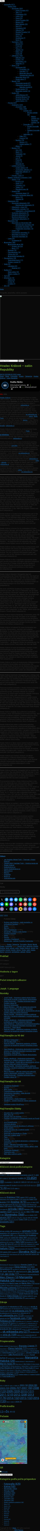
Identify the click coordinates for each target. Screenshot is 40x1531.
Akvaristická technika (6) (16, 256)
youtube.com (26, 1337)
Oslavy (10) (15, 231)
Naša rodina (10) (13, 272)
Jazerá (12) (19, 50)
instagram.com (32, 1323)
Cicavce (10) (23, 138)
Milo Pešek (28, 1364)
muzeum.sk (17, 1325)
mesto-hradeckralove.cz (12, 869)
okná (7, 948)
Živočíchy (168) (21, 107)
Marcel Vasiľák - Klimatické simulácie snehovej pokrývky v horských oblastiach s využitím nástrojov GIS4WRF (21, 1068)
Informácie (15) (9, 278)
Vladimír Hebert (24, 1374)
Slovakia (27, 1251)
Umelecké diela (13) (22, 193)
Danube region (30, 1240)
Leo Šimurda (11, 1358)
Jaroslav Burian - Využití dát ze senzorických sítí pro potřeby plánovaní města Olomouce (21, 1063)
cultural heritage (6, 1240)
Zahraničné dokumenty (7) (20, 219)
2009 (13, 1391)
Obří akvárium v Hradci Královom (15, 1099)
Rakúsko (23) (20, 58)
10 (14, 1412)
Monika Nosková (26, 1287)
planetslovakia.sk (27, 1327)
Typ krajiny (23, 944)
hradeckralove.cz (9, 867)
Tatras (28, 1254)
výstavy (10, 1219)
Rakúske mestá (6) (25, 87)
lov (37, 948)
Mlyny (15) (19, 197)
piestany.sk (17, 1327)
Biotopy (6, 1511)
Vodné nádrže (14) (22, 168)
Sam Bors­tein (14, 1293)
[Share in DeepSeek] (16, 909)
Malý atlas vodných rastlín (12, 1154)
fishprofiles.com (21, 1321)
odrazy (12, 1206)
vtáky (30, 1217)
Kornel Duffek (33, 1274)
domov (25, 420)
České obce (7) (21, 79)
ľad (34, 1219)
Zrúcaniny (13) (20, 185)
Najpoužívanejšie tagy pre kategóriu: (12, 1171)
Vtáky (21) (22, 136)
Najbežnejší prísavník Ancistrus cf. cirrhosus (19, 1126)
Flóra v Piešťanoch (10, 930)
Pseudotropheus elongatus (13, 1091)
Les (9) (18, 158)
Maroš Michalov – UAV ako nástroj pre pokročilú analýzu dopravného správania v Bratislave (20, 1008)
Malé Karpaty (10, 1204)
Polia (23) (19, 46)
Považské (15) (24, 69)
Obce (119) (15, 65)
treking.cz (21, 1335)
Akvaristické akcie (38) (15, 244)
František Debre (4, 1350)
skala (19, 374)
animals (29, 1231)
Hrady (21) (19, 183)
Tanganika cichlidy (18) (35, 121)
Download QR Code (6, 1474)
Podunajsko (31, 1206)
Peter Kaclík (31, 1290)
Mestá (29, 944)
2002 (16, 1385)
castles (7, 1238)
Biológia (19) (12, 250)
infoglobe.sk (23, 1323)
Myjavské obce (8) (25, 73)
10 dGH (3, 1175)
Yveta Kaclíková (8, 1376)
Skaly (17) (19, 152)
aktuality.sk (5, 1306)
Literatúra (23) (12, 266)
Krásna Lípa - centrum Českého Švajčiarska (18, 941)
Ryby (6, 1509)
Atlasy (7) (19, 146)
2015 (6, 915)
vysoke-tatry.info (31, 1335)
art (22, 1233)
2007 (1, 915)
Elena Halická (22, 1267)
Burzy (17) (15, 248)
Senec (6, 935)
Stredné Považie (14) (23, 32)
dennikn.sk (16, 1313)
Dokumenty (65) (13, 201)
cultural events (32, 1238)
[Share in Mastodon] (11, 904)
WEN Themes (18, 1530)
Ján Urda (11, 1274)
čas (30, 1219)
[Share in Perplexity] (11, 909)
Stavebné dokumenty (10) (20, 215)
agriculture (17, 1231)
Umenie (6, 1521)
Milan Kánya (19, 1364)
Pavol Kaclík (30, 1368)
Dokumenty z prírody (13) (20, 209)
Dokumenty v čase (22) (19, 207)
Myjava (17, 1246)
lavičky (13, 950)
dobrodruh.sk (25, 1313)
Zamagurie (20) (21, 28)
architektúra (4, 435)
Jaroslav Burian (20, 1352)
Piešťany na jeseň (10, 933)
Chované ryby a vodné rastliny (14, 1113)
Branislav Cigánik (27, 1265)
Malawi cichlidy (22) (35, 118)
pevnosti (8, 952)
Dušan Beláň (4, 1348)
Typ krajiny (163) (17, 42)
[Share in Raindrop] (30, 900)
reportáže (16, 1212)
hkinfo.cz (7, 876)
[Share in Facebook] (11, 900)
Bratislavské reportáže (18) (25, 225)
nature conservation (21, 1249)
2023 (9, 1402)
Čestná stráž (8, 1097)
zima (15, 1219)
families (12, 1242)
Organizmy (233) (17, 105)
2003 (24, 1385)
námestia (29, 946)
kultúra (29, 1202)
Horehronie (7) (20, 38)
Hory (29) (19, 150)
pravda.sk (6, 1329)
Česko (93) (15, 93)
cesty (24, 1197)
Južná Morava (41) (22, 95)
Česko (6, 926)
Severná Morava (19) (23, 97)
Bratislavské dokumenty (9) (25, 205)
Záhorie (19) (20, 30)
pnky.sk (36, 1327)
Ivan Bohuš (16, 1269)
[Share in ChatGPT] (30, 904)
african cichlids (6, 1231)
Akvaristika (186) (9, 242)
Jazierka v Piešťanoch (11, 939)
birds (16, 1235)
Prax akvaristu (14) (14, 252)
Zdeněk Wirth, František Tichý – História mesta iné (21, 863)
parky (37, 461)
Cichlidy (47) (27, 111)
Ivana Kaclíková (9, 1353)
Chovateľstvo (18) (10, 258)
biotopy (3, 1197)
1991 (2, 1385)
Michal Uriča (19, 1285)
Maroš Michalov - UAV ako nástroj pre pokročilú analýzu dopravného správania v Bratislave (20, 1072)
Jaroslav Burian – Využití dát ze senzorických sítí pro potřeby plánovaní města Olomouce (22, 1012)
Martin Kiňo (28, 1283)
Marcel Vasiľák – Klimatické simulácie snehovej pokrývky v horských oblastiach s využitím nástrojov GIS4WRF (21, 1016)
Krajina (9, 944)
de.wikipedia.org (6, 1313)
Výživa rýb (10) (13, 254)
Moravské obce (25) (22, 77)
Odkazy (2, 856)
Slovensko (14, 1214)
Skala (2, 289)
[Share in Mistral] (21, 909)
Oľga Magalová (22, 1290)
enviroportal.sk (28, 1315)
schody (12, 948)
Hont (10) (19, 36)
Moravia (11, 1246)
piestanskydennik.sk (6, 1327)
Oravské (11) (23, 71)
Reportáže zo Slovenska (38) (21, 223)
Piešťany (21, 1206)
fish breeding (29, 1242)
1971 (30, 1182)
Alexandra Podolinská (15, 1264)
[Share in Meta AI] (35, 909)
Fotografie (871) (9, 5)
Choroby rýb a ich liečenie (12, 1117)
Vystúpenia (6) (16, 240)
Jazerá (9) (19, 156)
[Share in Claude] (25, 904)
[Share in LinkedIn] (7, 900)
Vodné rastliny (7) (25, 144)
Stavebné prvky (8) (22, 189)
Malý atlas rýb (8, 1115)
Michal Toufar (11, 1285)
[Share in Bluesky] (2, 904)
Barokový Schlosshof (11, 1005)
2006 (15, 1388)
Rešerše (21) (16, 268)
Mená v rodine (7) (14, 274)
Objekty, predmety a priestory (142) (20, 178)
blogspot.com (8, 1308)
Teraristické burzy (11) (15, 260)
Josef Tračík (4, 1355)
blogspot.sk (18, 1308)
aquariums (15, 1233)
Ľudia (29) (11, 238)
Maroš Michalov (30, 1361)
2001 (12, 1385)
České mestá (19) (22, 89)
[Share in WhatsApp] (21, 900)
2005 (5, 1388)
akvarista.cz (16, 1307)
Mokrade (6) (20, 164)
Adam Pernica (14, 1346)
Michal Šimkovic (28, 1285)
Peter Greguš (11, 1370)
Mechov (6, 873)
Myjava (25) (19, 22)
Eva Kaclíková (32, 1348)
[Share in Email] (25, 900)
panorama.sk (32, 1325)
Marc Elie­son (9, 1277)
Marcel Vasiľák (20, 1358)
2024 (13, 1402)
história (2, 948)
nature (7, 1248)
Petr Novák (8, 1292)
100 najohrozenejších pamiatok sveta (19, 1175)
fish (20, 1242)
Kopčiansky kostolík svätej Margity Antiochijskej (20, 999)
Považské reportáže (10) (24, 227)
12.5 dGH (13, 1178)
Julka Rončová (21, 1271)
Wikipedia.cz (8, 871)
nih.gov (25, 1325)
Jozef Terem (9, 1271)
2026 (18, 1402)
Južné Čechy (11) (21, 101)
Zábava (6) (11, 280)
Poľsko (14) (20, 60)
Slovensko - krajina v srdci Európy (15, 932)
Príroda (9, 1491)
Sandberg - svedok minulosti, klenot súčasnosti (20, 1101)
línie (2, 1204)
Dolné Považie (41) (22, 10)
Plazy (6, 1137)
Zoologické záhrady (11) (24, 170)
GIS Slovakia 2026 (10, 1042)
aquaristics (5, 1233)
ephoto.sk (5, 1318)
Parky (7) (19, 174)
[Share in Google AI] (35, 904)
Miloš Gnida (6, 1366)
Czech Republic (18, 1240)
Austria (28, 1233)
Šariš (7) (18, 40)
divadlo (2, 426)
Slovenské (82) (21, 67)
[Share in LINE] (7, 904)
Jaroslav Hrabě (32, 1353)
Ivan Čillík (23, 1269)
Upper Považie (4, 1256)
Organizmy (9, 1493)
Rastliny (6, 1088)
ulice (24, 946)
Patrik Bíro (19, 1368)
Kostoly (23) (20, 181)
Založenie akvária (10, 1124)
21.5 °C (21, 1185)
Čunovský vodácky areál (12, 1135)
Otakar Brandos (9, 1290)
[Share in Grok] (7, 909)
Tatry (19, 1217)
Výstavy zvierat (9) (14, 262)
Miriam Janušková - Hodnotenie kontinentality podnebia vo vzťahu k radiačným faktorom (19, 1059)
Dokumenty (6, 1524)
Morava (33, 1204)
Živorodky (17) (28, 124)
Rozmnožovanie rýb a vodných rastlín (16, 1130)
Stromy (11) (23, 142)
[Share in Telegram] (16, 900)
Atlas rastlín (8, 1089)
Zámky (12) (19, 187)
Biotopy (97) (16, 148)
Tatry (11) (19, 12)
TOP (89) (7, 276)
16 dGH (17, 1182)
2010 (27, 1391)
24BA (17, 1188)
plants (7, 1252)
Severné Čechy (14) (22, 99)
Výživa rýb (7, 1131)
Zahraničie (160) (17, 56)
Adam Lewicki (5, 1346)
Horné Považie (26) (22, 20)
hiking (10, 1244)
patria (20, 470)
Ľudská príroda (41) (18, 166)
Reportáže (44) (13, 221)
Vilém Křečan (15, 1296)
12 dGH (5, 1178)
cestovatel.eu (27, 1308)
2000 (7, 1385)
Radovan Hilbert (26, 1370)
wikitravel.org (5, 1337)
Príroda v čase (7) (18, 176)
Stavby (7, 1506)
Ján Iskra (27, 1355)
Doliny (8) (19, 54)
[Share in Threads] (16, 904)
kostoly (8, 950)
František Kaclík (15, 1350)
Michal (28, 952)
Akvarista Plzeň (9, 1095)
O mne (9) (11, 282)
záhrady (3, 462)
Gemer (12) (19, 34)
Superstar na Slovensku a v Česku (15, 1133)
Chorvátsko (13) (21, 62)
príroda (16, 1209)
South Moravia (15, 1254)
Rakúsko (28, 1209)
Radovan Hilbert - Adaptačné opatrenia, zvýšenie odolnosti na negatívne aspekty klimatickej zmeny (21, 1044)
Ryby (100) (23, 109)
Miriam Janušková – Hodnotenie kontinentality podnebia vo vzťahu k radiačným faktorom (19, 1021)
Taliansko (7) (20, 63)
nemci (31, 416)
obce (3, 1206)
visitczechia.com (9, 878)
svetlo (14, 1217)
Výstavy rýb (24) (17, 246)
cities (23, 1238)
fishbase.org (7, 1321)
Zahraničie (15, 944)
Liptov (23, 1244)
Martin (18, 1204)
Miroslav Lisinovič (10, 1287)
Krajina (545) (12, 6)
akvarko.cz (26, 1306)
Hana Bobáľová (25, 1350)
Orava (30, 1249)
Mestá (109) (16, 81)
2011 (6, 1394)
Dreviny (6, 937)
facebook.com (21, 1318)
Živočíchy (8, 1496)
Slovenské (7, 1519)
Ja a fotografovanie (10, 1122)
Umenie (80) (16, 191)
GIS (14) (6, 286)
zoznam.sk (36, 1337)
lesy (36, 1202)
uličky (17, 948)
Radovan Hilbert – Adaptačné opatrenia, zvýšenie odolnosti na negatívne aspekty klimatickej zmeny (21, 1030)
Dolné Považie (16, 1199)
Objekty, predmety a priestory (14, 1502)
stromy (33, 948)
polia (5, 1209)
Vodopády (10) (21, 154)
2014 (13, 1398)
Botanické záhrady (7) (23, 172)
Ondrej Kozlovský (35, 1366)
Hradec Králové (5, 398)
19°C (35, 1182)
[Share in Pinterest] (21, 904)
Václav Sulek (28, 1296)
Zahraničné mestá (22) (23, 85)
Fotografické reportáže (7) (20, 233)
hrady (33, 1199)
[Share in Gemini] (2, 909)
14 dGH (21, 1178)
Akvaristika (9, 1495)
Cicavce (6, 1139)
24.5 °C (10, 1188)
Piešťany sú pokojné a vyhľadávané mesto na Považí (21, 1118)
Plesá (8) (19, 160)
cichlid (14, 1238)
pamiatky (14, 446)
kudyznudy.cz (6, 1325)
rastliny (2, 950)
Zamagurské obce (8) (26, 75)
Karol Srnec (24, 1274)
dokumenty (4, 1199)
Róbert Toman (5, 1293)
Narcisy (6, 928)
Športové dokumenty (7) (20, 217)
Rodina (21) (8, 270)
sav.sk (24, 1329)
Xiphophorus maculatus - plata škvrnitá (17, 1093)
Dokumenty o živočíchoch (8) (25, 211)
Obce (7, 1504)
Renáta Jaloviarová (18, 1292)
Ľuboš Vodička (30, 1298)
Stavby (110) (16, 179)
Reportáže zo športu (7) (20, 235)
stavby (33, 1215)
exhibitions (4, 1242)
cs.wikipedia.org (22, 1310)
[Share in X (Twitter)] (2, 900)
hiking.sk (6, 1323)
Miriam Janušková (16, 1366)
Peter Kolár (18, 1370)
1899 (24, 1182)
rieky (23, 1212)
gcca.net (29, 1321)
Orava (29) (19, 18)
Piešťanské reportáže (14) (24, 229)
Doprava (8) (19, 199)
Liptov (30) (19, 16)
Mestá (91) (19, 44)
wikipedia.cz (25, 405)
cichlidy (32, 1197)
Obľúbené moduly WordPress (14, 1104)
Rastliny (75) (20, 140)
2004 (32, 1385)
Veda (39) (7, 264)
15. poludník (8, 1182)
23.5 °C (33, 1185)
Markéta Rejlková (22, 1281)
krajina (33, 950)
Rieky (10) (19, 52)
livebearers (31, 1244)
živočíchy (7, 1221)
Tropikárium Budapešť (11, 1086)
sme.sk (10, 1334)
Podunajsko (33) (21, 14)
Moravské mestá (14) (23, 91)
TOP (6, 1517)
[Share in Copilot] (25, 909)
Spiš (27, 1215)
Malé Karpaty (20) (22, 24)
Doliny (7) (19, 162)
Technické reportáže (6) (20, 237)
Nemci (2, 952)
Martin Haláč (15, 1283)
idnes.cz (14, 1323)
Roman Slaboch (31, 1292)
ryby (30, 1212)
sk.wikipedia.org (16, 1331)
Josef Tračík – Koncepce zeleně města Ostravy (20, 998)
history (17, 1244)
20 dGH (15, 1185)
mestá (19, 946)
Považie (14, 1252)
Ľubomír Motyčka (16, 1298)
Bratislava (13, 1197)
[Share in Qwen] (30, 909)
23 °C (27, 1185)
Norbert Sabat (26, 1366)
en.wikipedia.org (12, 1315)
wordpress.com (15, 1337)
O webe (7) (11, 284)
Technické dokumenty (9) (20, 213)
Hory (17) (19, 48)
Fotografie (8, 946)
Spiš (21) (19, 26)
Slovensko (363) (17, 8)
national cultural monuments (28, 1246)
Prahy (28, 431)
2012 (20, 1394)
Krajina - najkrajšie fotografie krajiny (16, 1145)
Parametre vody (9, 1152)
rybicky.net (17, 1329)
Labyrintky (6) (28, 134)
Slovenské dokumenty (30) (21, 203)
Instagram (7, 875)
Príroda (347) (12, 103)
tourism (35, 1254)
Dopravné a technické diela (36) (22, 195)
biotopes (8, 1235)
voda (24, 1217)
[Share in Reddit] (35, 900)
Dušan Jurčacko (9, 1267)
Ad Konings (4, 1264)
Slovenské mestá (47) (23, 83)
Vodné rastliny (9, 1128)
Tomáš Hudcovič (25, 1294)
